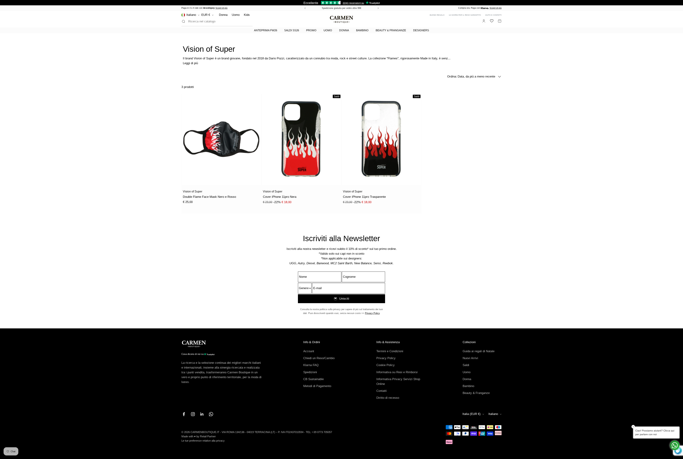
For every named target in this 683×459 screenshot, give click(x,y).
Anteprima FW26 (265, 30)
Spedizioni (310, 372)
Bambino (362, 30)
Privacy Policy (372, 313)
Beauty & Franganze (391, 30)
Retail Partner (208, 436)
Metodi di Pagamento (317, 386)
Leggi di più (190, 63)
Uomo (236, 15)
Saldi (466, 365)
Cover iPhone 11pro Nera (279, 196)
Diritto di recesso (387, 397)
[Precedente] (304, 8)
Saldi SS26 (291, 30)
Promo (311, 30)
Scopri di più (221, 8)
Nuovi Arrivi (470, 358)
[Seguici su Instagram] (192, 414)
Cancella (241, 21)
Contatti (381, 391)
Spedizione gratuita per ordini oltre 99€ (341, 8)
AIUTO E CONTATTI (493, 15)
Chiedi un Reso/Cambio (319, 358)
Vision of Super (192, 191)
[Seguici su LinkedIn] (202, 414)
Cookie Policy (385, 365)
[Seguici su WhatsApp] (211, 414)
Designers (421, 30)
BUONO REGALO (437, 15)
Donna (223, 15)
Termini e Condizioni (389, 351)
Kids (247, 15)
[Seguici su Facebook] (183, 414)
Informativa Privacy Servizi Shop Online (398, 381)
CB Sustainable (313, 379)
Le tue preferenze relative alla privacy (203, 440)
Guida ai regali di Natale (478, 351)
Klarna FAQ (311, 365)
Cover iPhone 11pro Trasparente (364, 196)
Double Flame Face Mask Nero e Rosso (209, 196)
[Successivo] (379, 8)
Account (308, 351)
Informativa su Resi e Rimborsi (397, 372)
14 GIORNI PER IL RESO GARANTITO (465, 15)
